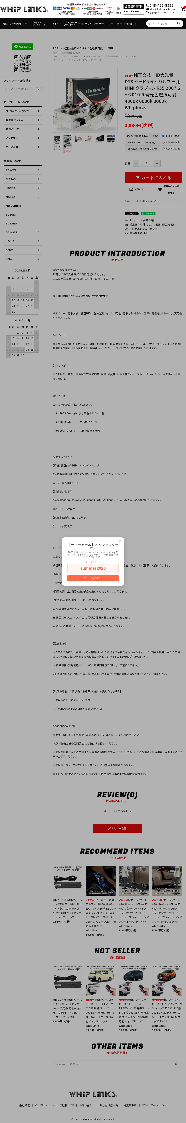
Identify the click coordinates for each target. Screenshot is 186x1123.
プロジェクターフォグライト (69, 23)
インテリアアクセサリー (92, 23)
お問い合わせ (130, 23)
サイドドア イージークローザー (38, 23)
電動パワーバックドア (13, 23)
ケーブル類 (113, 23)
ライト (55, 23)
